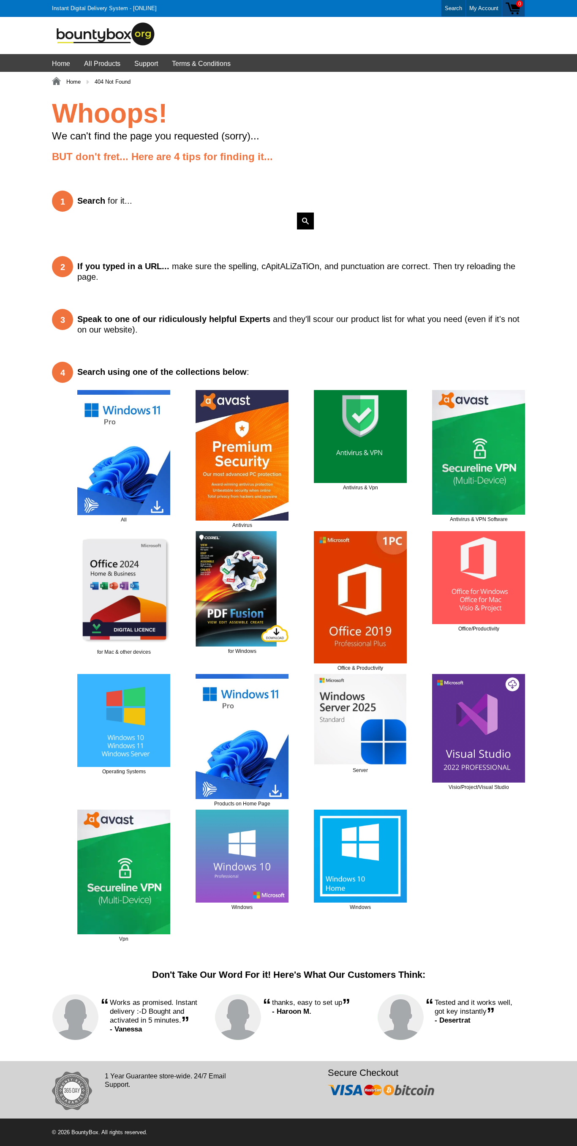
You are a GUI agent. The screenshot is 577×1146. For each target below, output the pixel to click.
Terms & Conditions (201, 63)
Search (453, 8)
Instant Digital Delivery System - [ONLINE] (104, 8)
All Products (102, 63)
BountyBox (84, 1132)
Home (61, 63)
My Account (483, 8)
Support (146, 63)
